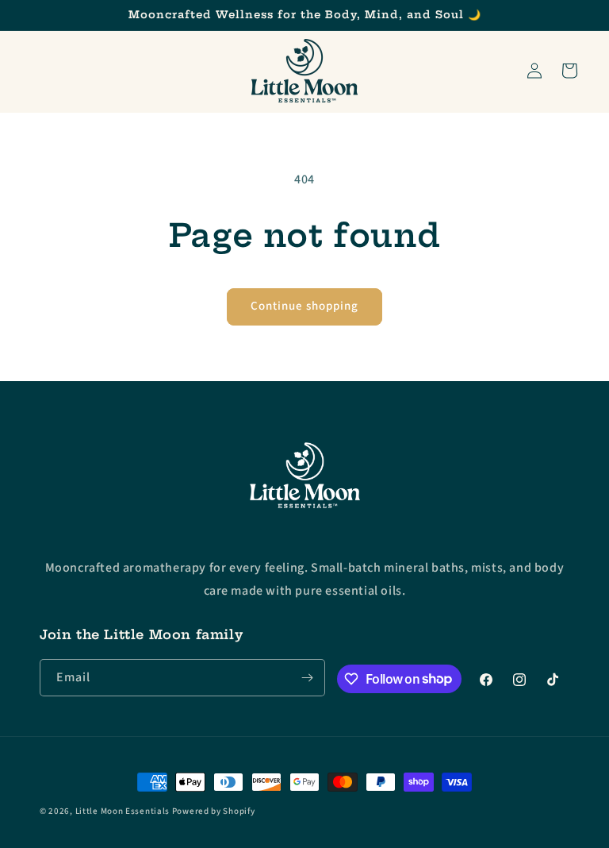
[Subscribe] (306, 677)
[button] (569, 70)
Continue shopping (304, 306)
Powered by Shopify (213, 811)
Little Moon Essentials (122, 811)
